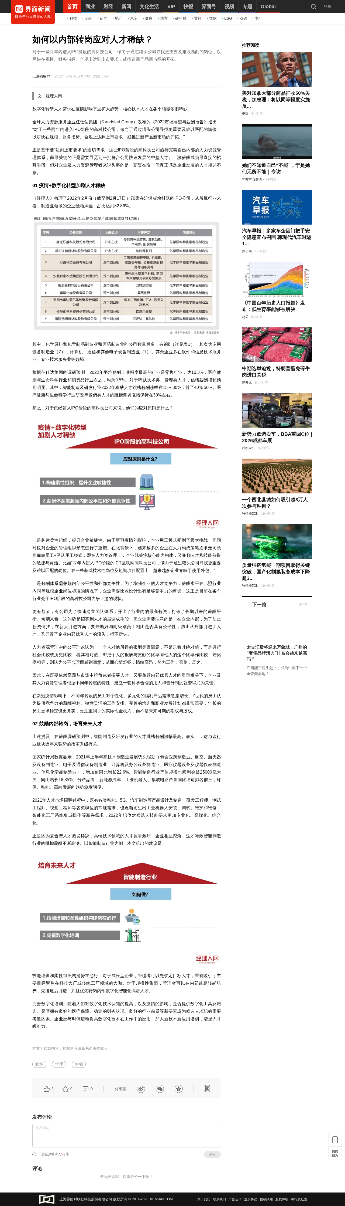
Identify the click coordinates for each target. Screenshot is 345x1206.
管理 (59, 1064)
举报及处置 (299, 1199)
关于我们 (203, 1199)
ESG (228, 18)
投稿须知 (266, 1199)
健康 (149, 18)
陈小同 (247, 251)
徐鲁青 (257, 179)
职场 (39, 1064)
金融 (88, 18)
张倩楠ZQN (250, 514)
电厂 (258, 18)
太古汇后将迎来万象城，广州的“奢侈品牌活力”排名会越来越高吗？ (277, 653)
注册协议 (250, 1199)
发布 (212, 1155)
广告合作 (235, 1199)
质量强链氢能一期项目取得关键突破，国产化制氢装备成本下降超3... (276, 572)
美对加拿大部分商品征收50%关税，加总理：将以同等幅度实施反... (276, 99)
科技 (73, 18)
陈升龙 (247, 382)
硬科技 (181, 18)
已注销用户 (41, 76)
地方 (164, 18)
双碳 (243, 18)
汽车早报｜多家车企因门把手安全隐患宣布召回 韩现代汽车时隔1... (276, 237)
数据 (213, 18)
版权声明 (281, 1199)
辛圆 (245, 114)
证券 (103, 18)
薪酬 (79, 1064)
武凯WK (248, 448)
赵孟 (245, 317)
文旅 (198, 18)
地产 (118, 18)
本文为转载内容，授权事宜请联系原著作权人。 (72, 1048)
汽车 (133, 18)
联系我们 (219, 1199)
